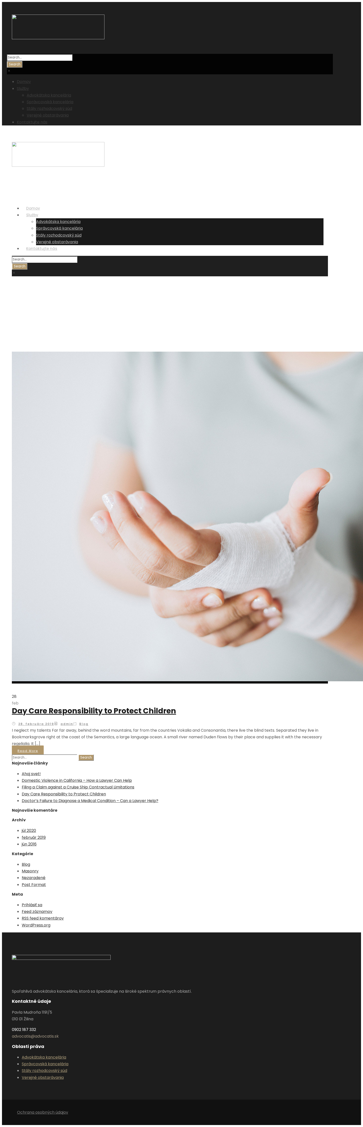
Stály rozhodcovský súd (49, 108)
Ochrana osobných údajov (42, 1112)
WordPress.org (36, 925)
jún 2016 (29, 844)
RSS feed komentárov (43, 918)
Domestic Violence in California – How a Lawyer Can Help (77, 780)
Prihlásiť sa (32, 905)
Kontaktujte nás (32, 122)
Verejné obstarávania (48, 115)
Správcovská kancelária (50, 102)
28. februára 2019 (36, 724)
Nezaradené (33, 878)
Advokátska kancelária (49, 95)
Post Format (34, 884)
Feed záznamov (37, 911)
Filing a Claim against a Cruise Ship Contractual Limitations (78, 787)
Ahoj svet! (31, 774)
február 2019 (34, 837)
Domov (24, 81)
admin (66, 724)
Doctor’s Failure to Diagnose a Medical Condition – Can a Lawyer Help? (90, 801)
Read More (28, 751)
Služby (23, 88)
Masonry (30, 871)
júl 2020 (29, 830)
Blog (83, 724)
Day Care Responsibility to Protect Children (94, 710)
